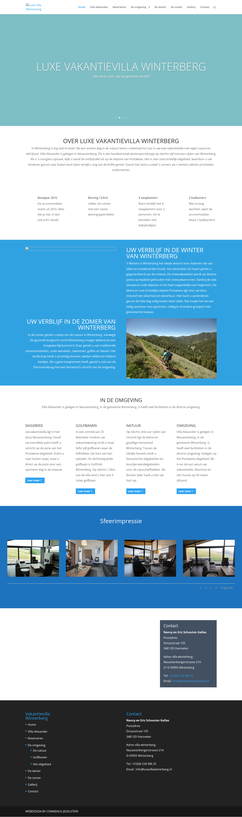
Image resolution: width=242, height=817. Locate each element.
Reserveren (119, 7)
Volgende (226, 588)
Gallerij (191, 7)
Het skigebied (42, 764)
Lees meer (33, 480)
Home (81, 7)
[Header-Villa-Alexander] (33, 576)
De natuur (40, 750)
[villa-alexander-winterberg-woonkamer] (150, 576)
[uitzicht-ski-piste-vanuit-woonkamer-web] (209, 576)
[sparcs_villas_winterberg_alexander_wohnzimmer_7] (92, 576)
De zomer (176, 7)
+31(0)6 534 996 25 (181, 676)
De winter (160, 7)
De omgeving (138, 7)
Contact (205, 7)
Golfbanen (40, 757)
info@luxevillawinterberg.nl (191, 681)
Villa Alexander (99, 7)
